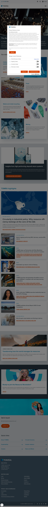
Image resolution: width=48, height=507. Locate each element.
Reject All (24, 71)
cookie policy (11, 44)
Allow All (12, 52)
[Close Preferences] (1, 504)
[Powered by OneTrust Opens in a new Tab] (35, 74)
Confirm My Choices (34, 71)
